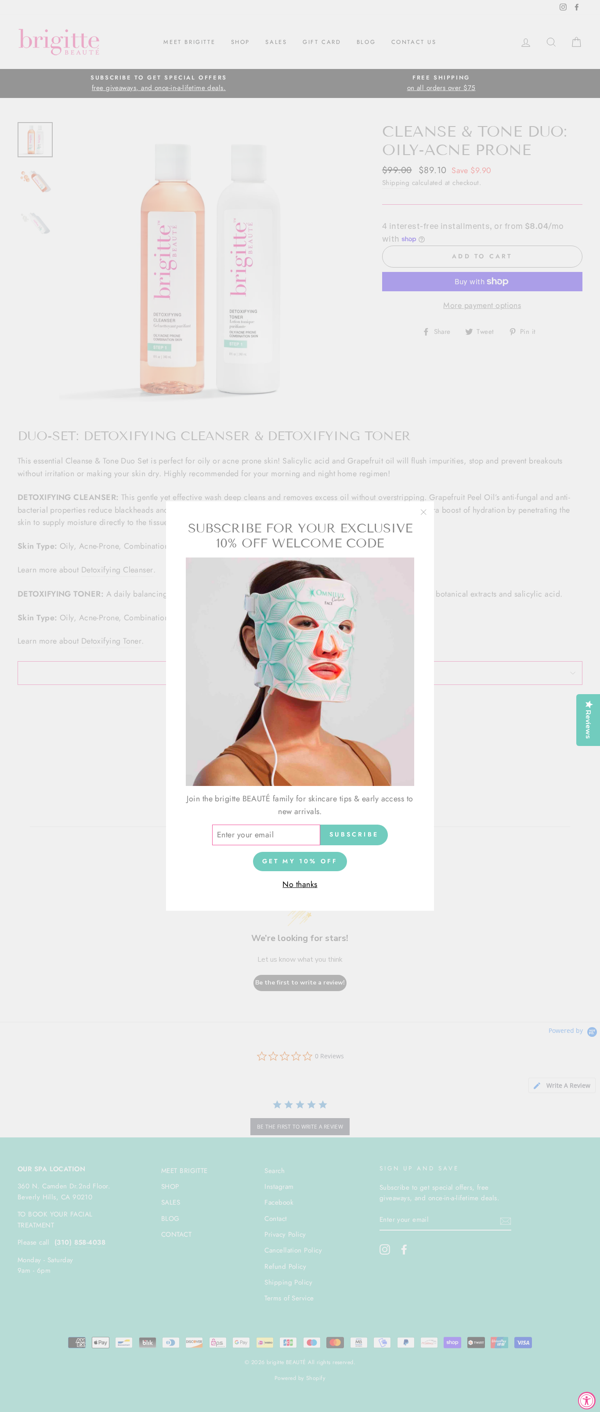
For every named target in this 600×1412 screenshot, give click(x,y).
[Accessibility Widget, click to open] (587, 1400)
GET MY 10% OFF (300, 861)
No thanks (299, 884)
